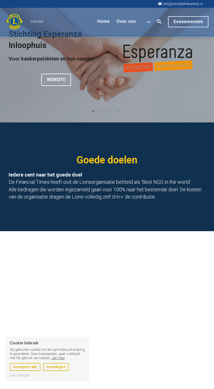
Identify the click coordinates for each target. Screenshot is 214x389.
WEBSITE (56, 79)
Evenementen (188, 21)
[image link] (158, 58)
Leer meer (58, 346)
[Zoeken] (159, 21)
